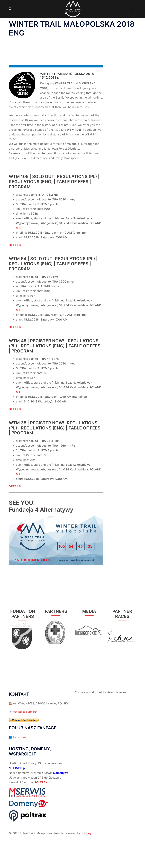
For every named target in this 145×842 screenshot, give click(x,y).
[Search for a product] (10, 8)
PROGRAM (20, 186)
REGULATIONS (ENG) (31, 181)
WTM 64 (18, 258)
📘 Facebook (18, 737)
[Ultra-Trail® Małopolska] (72, 8)
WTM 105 (18, 176)
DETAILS (15, 409)
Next (65, 631)
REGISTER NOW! (47, 340)
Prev (47, 631)
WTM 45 (17, 340)
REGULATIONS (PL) (77, 176)
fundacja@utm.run (25, 711)
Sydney (86, 833)
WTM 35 (18, 422)
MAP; (19, 228)
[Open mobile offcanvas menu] (131, 9)
